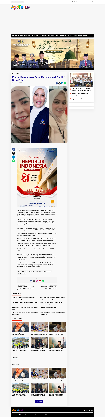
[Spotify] (43, 281)
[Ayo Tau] (20, 7)
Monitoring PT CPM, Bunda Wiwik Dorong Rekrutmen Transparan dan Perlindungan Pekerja (52, 298)
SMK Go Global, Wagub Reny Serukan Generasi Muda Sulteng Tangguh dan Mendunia (81, 89)
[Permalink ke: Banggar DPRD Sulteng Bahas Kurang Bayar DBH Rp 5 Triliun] (39, 342)
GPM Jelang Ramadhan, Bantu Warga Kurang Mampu (48, 287)
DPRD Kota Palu (22, 271)
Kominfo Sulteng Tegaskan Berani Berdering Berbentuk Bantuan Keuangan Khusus (81, 94)
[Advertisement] (52, 22)
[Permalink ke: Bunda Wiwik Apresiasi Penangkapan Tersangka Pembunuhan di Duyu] (20, 326)
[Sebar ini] (57, 83)
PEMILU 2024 (22, 273)
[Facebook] (31, 281)
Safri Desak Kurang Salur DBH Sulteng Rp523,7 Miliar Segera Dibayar (25, 313)
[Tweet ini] (59, 83)
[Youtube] (40, 281)
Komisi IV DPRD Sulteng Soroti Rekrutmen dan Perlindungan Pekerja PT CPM (51, 303)
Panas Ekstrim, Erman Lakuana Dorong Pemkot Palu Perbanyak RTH (52, 313)
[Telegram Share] (62, 83)
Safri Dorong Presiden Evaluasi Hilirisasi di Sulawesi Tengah (25, 303)
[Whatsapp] (65, 83)
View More (39, 401)
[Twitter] (34, 281)
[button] (92, 2)
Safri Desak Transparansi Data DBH (48, 307)
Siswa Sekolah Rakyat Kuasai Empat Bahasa (80, 99)
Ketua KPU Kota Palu (35, 271)
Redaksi (37, 414)
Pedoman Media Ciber (45, 414)
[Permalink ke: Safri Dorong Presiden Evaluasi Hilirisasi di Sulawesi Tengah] (57, 326)
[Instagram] (37, 281)
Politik (13, 83)
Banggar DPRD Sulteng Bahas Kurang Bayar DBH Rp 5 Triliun (25, 308)
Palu (15, 83)
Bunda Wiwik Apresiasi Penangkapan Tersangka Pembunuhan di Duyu (23, 298)
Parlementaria (47, 271)
